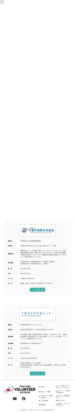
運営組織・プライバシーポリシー (63, 404)
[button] (37, 290)
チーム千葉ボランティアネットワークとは (63, 386)
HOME (42, 387)
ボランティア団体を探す (63, 396)
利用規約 (43, 404)
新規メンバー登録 (46, 391)
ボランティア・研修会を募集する (47, 396)
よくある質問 (44, 400)
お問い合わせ (61, 400)
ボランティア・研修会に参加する (63, 391)
